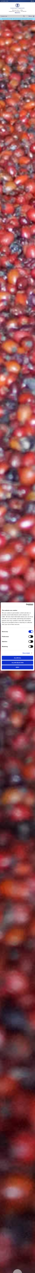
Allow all (17, 658)
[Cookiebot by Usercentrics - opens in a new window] (26, 605)
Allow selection (17, 662)
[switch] (30, 636)
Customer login (4, 1)
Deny (17, 667)
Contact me (4, 16)
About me (17, 12)
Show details (26, 653)
